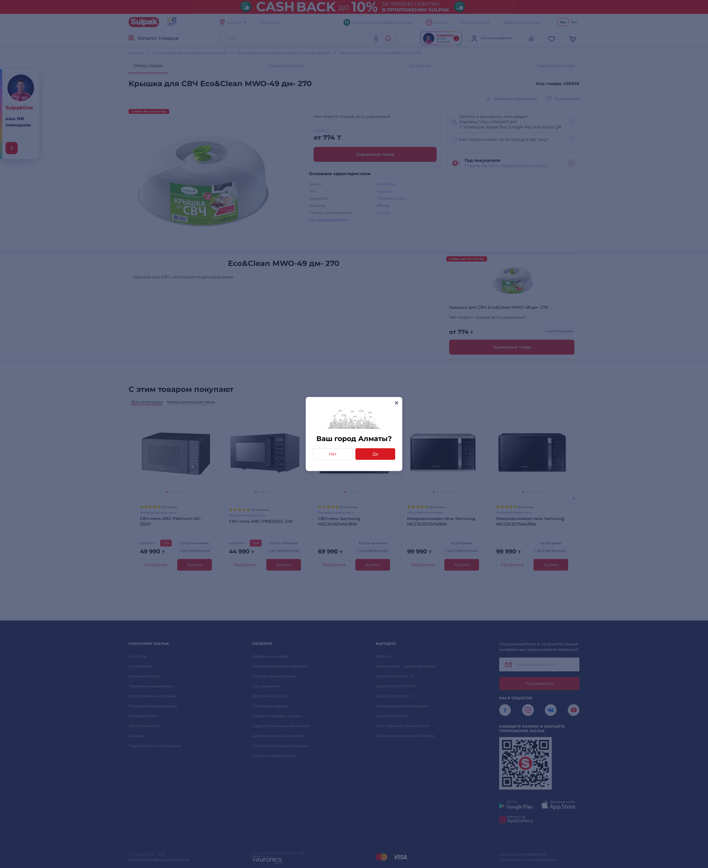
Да (375, 454)
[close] (396, 403)
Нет (333, 454)
